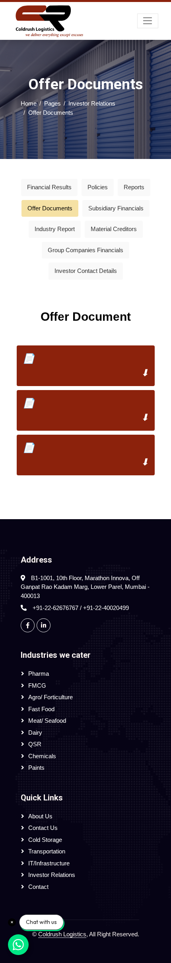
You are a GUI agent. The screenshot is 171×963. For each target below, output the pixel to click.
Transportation (46, 851)
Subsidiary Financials (116, 208)
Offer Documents (49, 208)
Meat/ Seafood (47, 720)
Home (29, 103)
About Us (40, 816)
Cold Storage (45, 839)
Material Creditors (114, 229)
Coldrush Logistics (62, 934)
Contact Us (43, 827)
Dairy (35, 732)
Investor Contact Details (85, 270)
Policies (97, 187)
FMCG (37, 685)
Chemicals (42, 756)
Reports (134, 187)
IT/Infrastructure (49, 863)
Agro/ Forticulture (50, 697)
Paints (36, 767)
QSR (34, 744)
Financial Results (49, 187)
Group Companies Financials (85, 250)
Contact (38, 886)
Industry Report (55, 229)
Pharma (38, 673)
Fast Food (41, 709)
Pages (52, 103)
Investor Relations (91, 103)
